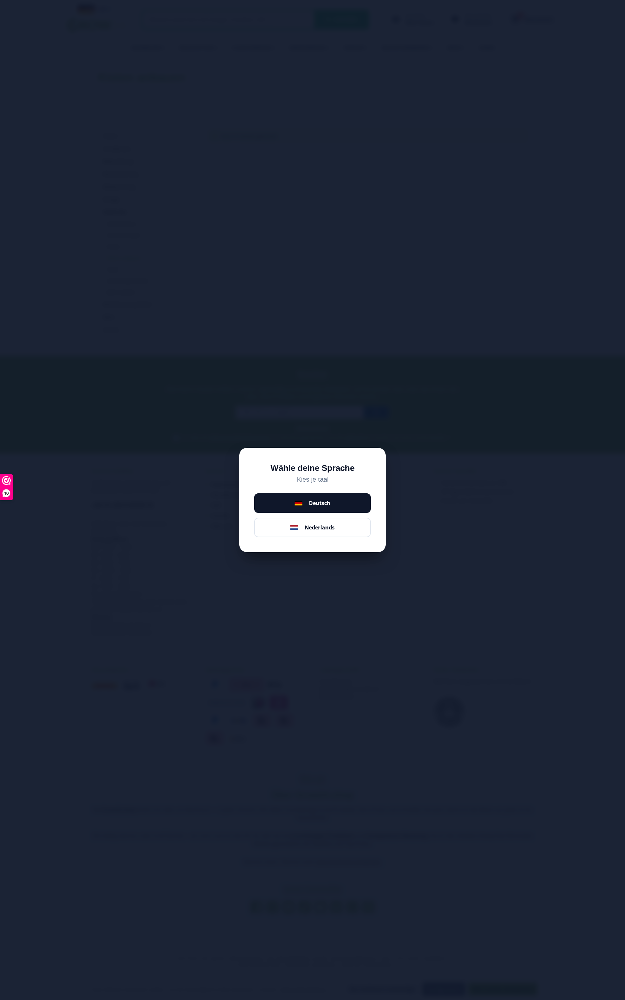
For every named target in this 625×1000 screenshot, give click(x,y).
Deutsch (319, 503)
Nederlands (320, 527)
